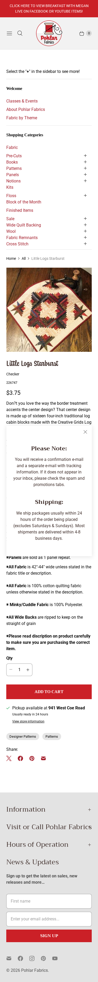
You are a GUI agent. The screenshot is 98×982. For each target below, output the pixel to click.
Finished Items (19, 210)
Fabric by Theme (21, 117)
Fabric (12, 147)
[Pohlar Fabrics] (49, 33)
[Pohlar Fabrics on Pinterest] (46, 958)
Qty (9, 658)
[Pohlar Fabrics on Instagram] (35, 958)
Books (12, 162)
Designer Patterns (22, 736)
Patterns (14, 168)
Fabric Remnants (22, 237)
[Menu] (9, 33)
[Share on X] (10, 758)
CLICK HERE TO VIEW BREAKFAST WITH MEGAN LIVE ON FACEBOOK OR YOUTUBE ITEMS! (49, 8)
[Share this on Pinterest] (32, 758)
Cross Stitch (17, 243)
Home (11, 258)
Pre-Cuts (14, 155)
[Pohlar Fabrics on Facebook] (23, 958)
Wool (11, 231)
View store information (28, 721)
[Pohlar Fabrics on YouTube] (58, 958)
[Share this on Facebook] (20, 758)
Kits (9, 187)
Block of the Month (23, 201)
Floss (11, 195)
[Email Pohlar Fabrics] (12, 958)
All (24, 258)
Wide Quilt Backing (23, 225)
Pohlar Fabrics (34, 970)
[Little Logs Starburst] (49, 310)
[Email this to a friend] (43, 758)
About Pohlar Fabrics (25, 109)
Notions (13, 181)
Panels (12, 174)
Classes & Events (22, 101)
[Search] (20, 33)
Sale (10, 218)
